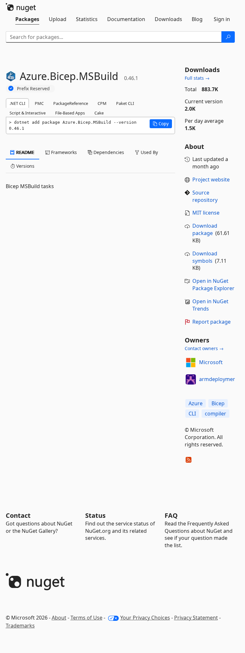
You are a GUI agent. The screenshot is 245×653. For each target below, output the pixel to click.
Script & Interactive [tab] (28, 113)
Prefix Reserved (33, 88)
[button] (161, 123)
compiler (215, 413)
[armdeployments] (191, 379)
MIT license (205, 212)
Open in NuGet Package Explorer (213, 284)
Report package (211, 321)
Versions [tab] (24, 166)
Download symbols (204, 257)
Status (95, 515)
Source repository (205, 196)
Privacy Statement (196, 617)
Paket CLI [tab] (125, 103)
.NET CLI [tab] (17, 103)
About (59, 617)
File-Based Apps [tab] (70, 113)
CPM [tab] (102, 103)
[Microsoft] (191, 362)
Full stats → (197, 78)
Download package (204, 229)
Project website (211, 179)
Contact (18, 515)
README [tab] (24, 152)
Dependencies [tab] (108, 152)
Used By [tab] (148, 152)
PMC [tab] (39, 103)
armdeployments (220, 379)
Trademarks (20, 625)
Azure (196, 403)
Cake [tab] (99, 113)
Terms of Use (86, 617)
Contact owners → (204, 348)
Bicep (218, 403)
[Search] (228, 37)
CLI (192, 413)
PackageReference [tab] (70, 103)
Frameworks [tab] (63, 152)
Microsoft (211, 362)
